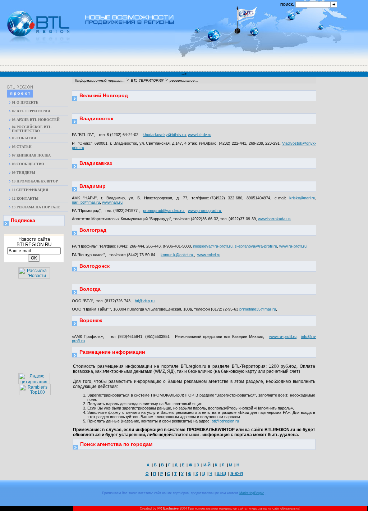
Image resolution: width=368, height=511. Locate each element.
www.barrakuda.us (274, 219)
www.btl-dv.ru (199, 134)
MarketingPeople (251, 493)
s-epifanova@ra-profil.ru (256, 246)
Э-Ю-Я (236, 473)
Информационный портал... (100, 80)
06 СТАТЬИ (22, 147)
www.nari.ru (112, 202)
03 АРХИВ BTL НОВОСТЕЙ (36, 120)
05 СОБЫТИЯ (24, 138)
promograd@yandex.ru (164, 210)
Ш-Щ (221, 473)
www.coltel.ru (208, 255)
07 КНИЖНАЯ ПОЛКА (31, 155)
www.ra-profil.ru (293, 246)
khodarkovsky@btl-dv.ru (164, 134)
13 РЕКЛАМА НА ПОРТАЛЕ (36, 207)
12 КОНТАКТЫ (25, 198)
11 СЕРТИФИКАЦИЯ (30, 190)
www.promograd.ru (205, 210)
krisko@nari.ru (302, 198)
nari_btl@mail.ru (86, 202)
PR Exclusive (168, 508)
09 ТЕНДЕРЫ (23, 173)
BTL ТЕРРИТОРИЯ (147, 80)
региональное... (184, 80)
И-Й (207, 465)
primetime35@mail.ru (257, 309)
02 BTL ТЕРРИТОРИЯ (31, 111)
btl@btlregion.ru (225, 421)
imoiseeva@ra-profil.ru (213, 246)
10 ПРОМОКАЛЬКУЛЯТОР (35, 181)
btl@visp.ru (145, 301)
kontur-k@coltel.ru (177, 255)
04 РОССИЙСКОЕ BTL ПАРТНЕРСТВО (31, 129)
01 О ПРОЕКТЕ (25, 102)
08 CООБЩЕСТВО (28, 164)
